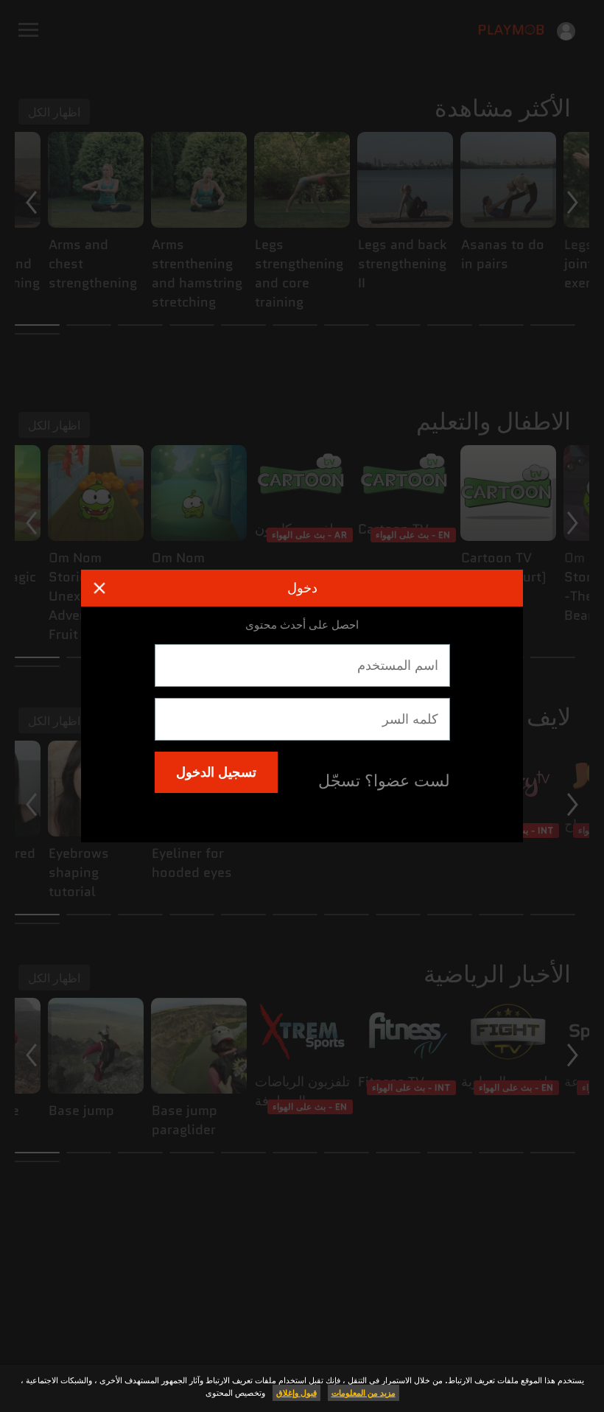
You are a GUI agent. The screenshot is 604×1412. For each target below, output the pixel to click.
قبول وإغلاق (296, 1393)
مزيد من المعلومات (363, 1393)
